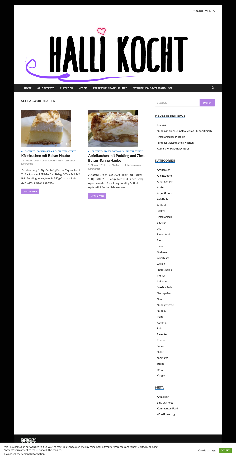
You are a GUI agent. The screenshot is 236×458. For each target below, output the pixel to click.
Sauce (160, 346)
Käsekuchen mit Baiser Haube (45, 155)
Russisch (162, 340)
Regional (162, 322)
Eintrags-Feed (165, 402)
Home (27, 88)
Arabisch (162, 187)
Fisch (160, 240)
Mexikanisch (164, 287)
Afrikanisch (163, 169)
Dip (159, 228)
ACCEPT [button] (225, 450)
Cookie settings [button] (207, 450)
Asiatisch (162, 199)
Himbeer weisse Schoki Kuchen (175, 142)
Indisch (161, 275)
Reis (159, 328)
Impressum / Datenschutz (110, 88)
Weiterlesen (29, 191)
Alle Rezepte (45, 88)
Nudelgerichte (165, 304)
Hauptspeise (164, 269)
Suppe (160, 363)
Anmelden (163, 396)
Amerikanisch (165, 181)
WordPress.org (166, 414)
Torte (72, 151)
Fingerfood (163, 234)
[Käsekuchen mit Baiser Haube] (51, 129)
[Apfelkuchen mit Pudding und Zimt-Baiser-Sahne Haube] (118, 129)
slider (160, 351)
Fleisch (161, 246)
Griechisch (163, 257)
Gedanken (51, 151)
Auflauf (161, 205)
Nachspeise (164, 293)
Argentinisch (164, 193)
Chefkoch (66, 88)
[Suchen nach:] (185, 102)
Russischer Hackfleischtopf (173, 148)
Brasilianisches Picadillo (171, 136)
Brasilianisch (164, 216)
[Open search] (213, 88)
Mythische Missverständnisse (152, 88)
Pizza (160, 316)
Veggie (83, 88)
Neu (159, 299)
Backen (41, 151)
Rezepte (63, 151)
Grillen (161, 263)
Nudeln (161, 310)
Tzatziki (161, 125)
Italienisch (163, 281)
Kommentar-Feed (167, 408)
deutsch (161, 222)
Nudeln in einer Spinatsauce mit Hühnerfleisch (184, 130)
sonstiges (162, 357)
